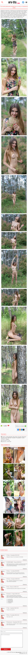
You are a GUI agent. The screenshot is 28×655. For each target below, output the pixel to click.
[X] (23, 429)
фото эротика (18, 652)
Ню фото (14, 437)
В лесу (23, 437)
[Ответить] (25, 559)
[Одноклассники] (20, 429)
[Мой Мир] (22, 429)
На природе (18, 437)
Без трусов (15, 436)
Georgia (7, 438)
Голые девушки (9, 436)
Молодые (24, 436)
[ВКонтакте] (18, 429)
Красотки (9, 437)
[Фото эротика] (14, 2)
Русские (19, 436)
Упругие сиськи (4, 437)
